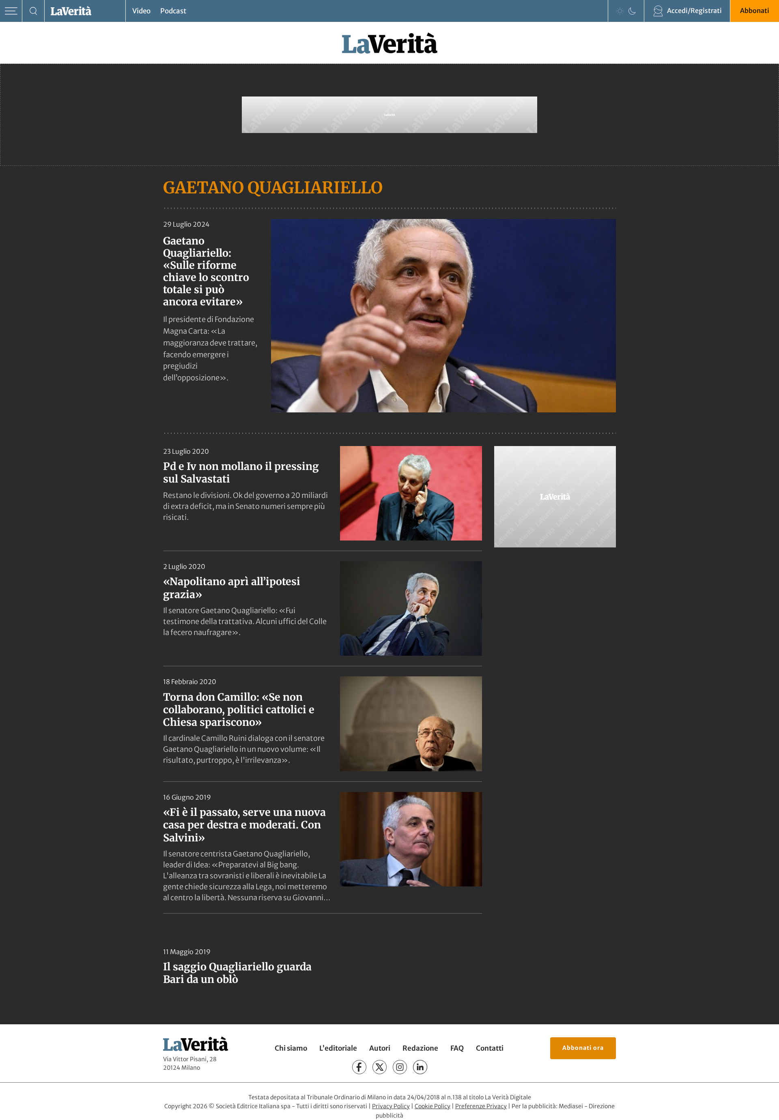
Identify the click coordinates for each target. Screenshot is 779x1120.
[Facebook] (359, 1067)
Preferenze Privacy (481, 1106)
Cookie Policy (432, 1106)
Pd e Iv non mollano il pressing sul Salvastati (241, 472)
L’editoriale (338, 1048)
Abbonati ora (583, 1047)
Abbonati (754, 10)
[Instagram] (400, 1067)
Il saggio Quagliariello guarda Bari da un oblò (237, 973)
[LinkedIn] (420, 1067)
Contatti (490, 1048)
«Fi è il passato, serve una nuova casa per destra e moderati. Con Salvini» (244, 825)
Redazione (420, 1048)
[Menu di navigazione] (11, 11)
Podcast (173, 10)
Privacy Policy (391, 1106)
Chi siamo (291, 1048)
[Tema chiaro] (620, 11)
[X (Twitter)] (379, 1067)
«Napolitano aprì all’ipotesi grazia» (231, 588)
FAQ (457, 1048)
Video (141, 10)
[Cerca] (33, 11)
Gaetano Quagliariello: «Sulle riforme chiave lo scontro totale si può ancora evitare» (206, 271)
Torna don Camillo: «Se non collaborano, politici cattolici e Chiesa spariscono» (238, 710)
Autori (379, 1048)
